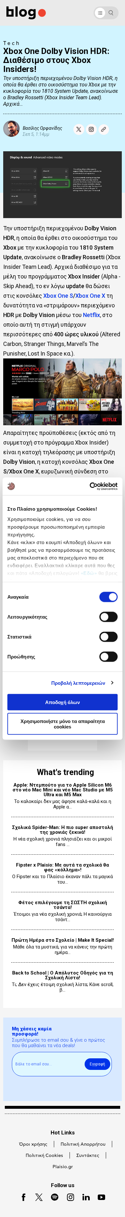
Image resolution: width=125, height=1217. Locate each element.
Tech (12, 43)
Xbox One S (58, 295)
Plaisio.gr (63, 1167)
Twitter (36, 1196)
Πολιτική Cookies (44, 1155)
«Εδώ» (89, 573)
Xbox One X (90, 295)
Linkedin (83, 1196)
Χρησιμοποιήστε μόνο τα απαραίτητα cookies (63, 723)
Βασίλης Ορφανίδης (42, 128)
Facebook (21, 1196)
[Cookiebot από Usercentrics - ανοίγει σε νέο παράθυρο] (90, 486)
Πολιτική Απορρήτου (83, 1144)
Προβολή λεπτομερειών (78, 682)
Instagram (68, 1196)
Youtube (99, 1196)
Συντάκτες (87, 1155)
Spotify (52, 1196)
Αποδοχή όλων (62, 702)
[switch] (108, 617)
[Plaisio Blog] (26, 13)
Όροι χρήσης (33, 1144)
